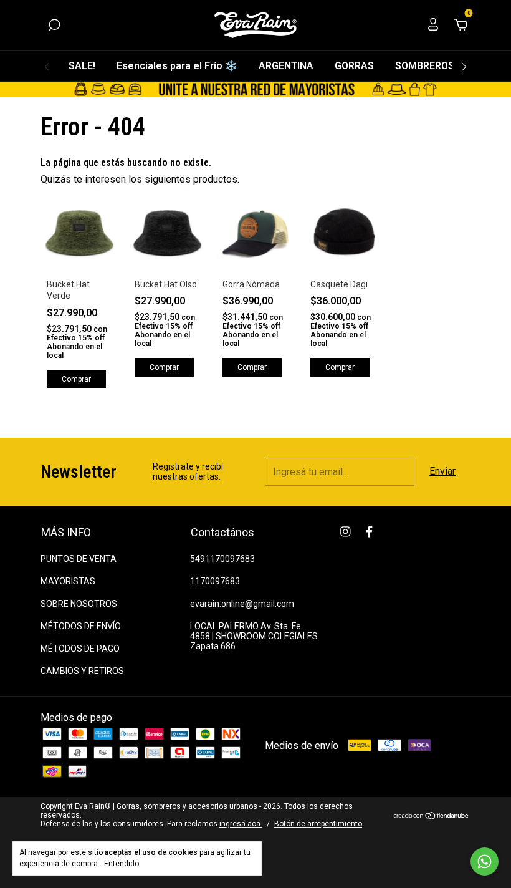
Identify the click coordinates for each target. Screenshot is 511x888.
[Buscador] (54, 25)
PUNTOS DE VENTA (79, 559)
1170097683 (215, 581)
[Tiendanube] (431, 817)
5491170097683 (222, 559)
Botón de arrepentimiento (318, 823)
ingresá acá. (240, 823)
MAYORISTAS (68, 581)
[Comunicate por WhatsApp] (484, 861)
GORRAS (354, 66)
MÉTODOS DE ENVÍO (81, 626)
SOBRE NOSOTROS (79, 604)
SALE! (82, 66)
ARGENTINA (286, 66)
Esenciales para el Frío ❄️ (177, 66)
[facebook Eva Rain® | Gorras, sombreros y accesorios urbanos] (369, 532)
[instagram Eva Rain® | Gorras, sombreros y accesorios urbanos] (345, 532)
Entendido (121, 863)
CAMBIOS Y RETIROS (82, 671)
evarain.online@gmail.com (242, 604)
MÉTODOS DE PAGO (80, 649)
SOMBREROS (424, 66)
